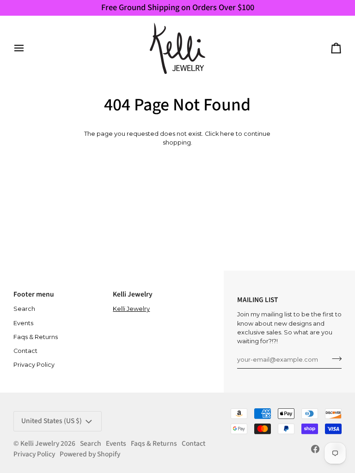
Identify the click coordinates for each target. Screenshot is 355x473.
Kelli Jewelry (131, 308)
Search (24, 308)
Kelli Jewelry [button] (133, 294)
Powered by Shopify (90, 454)
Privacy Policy (34, 364)
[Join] (334, 358)
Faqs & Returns (35, 337)
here (227, 133)
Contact (25, 350)
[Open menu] (27, 48)
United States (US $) (51, 421)
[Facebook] (315, 449)
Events (23, 323)
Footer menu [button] (33, 294)
